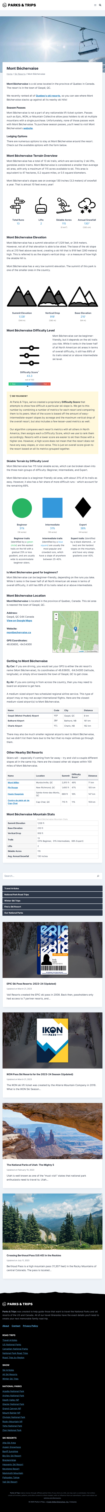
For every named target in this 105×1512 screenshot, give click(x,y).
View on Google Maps (19, 620)
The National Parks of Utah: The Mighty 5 (30, 1164)
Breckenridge (9, 1460)
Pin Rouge (13, 787)
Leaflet (81, 651)
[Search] (98, 876)
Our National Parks (13, 913)
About (5, 1326)
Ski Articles (8, 1370)
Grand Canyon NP (11, 1408)
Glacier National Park (13, 1404)
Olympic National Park (13, 1417)
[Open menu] (95, 5)
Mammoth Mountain (12, 1473)
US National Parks (11, 1344)
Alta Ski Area (9, 1442)
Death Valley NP (10, 1400)
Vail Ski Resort (9, 1482)
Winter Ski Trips (12, 900)
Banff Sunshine (10, 1451)
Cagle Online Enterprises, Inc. (58, 1502)
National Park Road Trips (16, 894)
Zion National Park (11, 1430)
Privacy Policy (30, 1326)
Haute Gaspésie (16, 794)
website (28, 128)
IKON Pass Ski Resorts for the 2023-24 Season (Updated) (40, 1074)
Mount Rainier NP (11, 1413)
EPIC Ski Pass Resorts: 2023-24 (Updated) (31, 983)
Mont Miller (13, 782)
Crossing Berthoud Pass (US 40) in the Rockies (34, 1255)
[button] (75, 629)
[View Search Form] (100, 5)
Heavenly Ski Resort (12, 1464)
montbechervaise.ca (19, 632)
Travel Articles (11, 888)
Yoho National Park (12, 1426)
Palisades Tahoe (10, 1477)
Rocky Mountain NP (12, 1421)
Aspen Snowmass (11, 1447)
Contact (16, 1326)
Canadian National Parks (15, 1349)
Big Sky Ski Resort (11, 1456)
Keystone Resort (10, 1469)
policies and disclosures (52, 1498)
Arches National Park (13, 1395)
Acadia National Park (13, 1391)
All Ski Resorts (9, 1374)
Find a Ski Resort (12, 906)
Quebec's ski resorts (48, 95)
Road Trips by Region (13, 1357)
